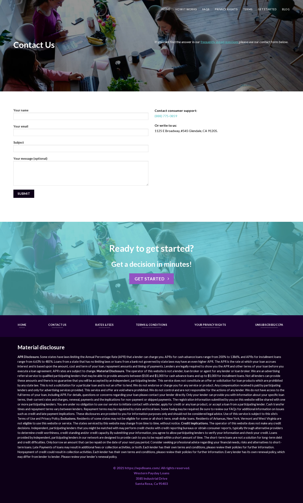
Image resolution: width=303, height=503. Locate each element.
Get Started (267, 9)
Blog (286, 9)
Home (166, 9)
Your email (20, 126)
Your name (20, 110)
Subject (18, 142)
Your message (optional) (30, 158)
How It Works (186, 9)
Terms (247, 9)
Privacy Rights (226, 9)
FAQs (205, 9)
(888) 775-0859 (166, 116)
